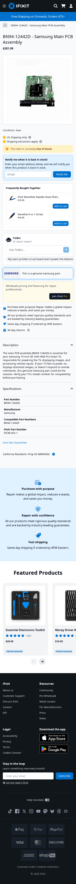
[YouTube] (38, 811)
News (42, 718)
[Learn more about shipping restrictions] (29, 137)
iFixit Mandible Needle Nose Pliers (38, 197)
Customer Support (14, 696)
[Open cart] (63, 5)
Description (10, 345)
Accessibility (10, 736)
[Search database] (55, 5)
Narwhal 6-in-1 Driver (30, 214)
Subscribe (64, 776)
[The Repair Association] (66, 811)
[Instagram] (31, 811)
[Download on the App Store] (53, 737)
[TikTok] (10, 811)
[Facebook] (17, 811)
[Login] (71, 6)
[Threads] (59, 811)
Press (42, 712)
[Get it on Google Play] (53, 749)
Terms (6, 747)
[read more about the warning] (53, 454)
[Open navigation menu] (4, 5)
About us (8, 690)
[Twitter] (24, 811)
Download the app (52, 729)
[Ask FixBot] (66, 250)
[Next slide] (42, 661)
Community (46, 690)
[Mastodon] (45, 811)
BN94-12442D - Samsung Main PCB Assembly (38, 25)
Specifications (12, 389)
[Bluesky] (52, 811)
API (5, 712)
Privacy (7, 741)
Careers (7, 707)
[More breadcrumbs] (5, 25)
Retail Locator (47, 701)
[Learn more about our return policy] (28, 330)
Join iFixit (59, 296)
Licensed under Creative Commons (38, 866)
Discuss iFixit (10, 701)
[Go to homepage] (20, 6)
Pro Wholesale (47, 696)
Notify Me (62, 174)
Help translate (35, 800)
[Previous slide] (34, 661)
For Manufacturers (50, 707)
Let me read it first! (17, 782)
